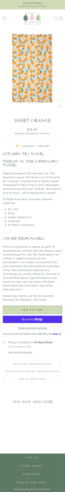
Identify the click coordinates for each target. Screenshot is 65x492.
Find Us (31, 457)
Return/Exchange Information (33, 371)
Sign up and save (32, 482)
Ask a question (32, 378)
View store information (20, 352)
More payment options (32, 328)
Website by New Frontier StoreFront (32, 489)
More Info (32, 474)
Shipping (19, 133)
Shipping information (33, 364)
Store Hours (32, 465)
